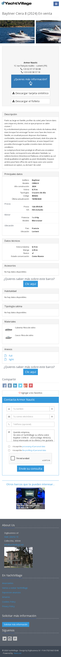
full (10, 355)
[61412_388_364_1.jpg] (18, 31)
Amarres (6, 597)
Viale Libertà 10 (11, 536)
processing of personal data (33, 446)
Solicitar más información (15, 624)
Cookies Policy (8, 601)
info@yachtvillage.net (14, 544)
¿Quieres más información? (30, 79)
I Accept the (28, 446)
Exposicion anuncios (11, 592)
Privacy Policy (8, 606)
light (11, 359)
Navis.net (17, 653)
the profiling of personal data (34, 450)
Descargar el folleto (27, 101)
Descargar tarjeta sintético (32, 93)
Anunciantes (7, 583)
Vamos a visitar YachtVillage (15, 588)
